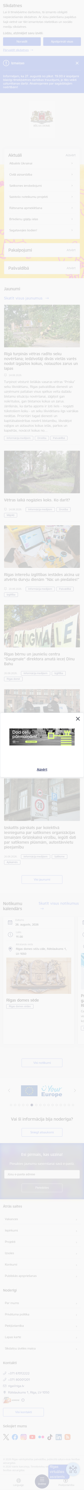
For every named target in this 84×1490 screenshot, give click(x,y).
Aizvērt (42, 769)
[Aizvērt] (78, 719)
